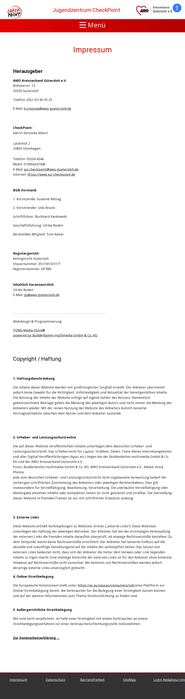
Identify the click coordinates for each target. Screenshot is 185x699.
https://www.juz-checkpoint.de (51, 174)
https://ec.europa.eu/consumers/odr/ (107, 585)
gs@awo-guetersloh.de (41, 295)
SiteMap (129, 680)
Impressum (92, 49)
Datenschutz (55, 680)
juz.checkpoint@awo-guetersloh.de (51, 169)
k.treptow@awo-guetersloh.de (47, 108)
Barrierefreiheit (92, 680)
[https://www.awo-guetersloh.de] (15, 12)
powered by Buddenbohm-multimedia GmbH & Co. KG (55, 335)
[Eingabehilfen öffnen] (177, 8)
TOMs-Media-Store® (29, 330)
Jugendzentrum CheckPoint (86, 10)
